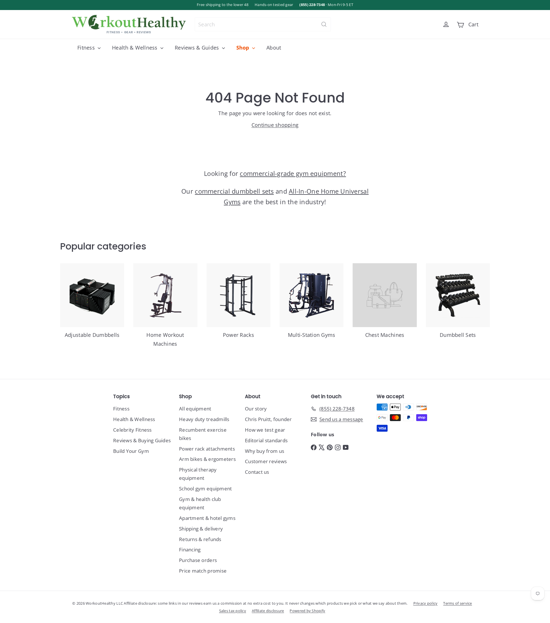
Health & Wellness (135, 47)
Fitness (86, 47)
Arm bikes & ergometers (207, 459)
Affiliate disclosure (268, 610)
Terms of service (457, 603)
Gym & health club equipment (200, 503)
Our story (256, 408)
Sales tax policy (232, 610)
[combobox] (263, 24)
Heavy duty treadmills (204, 419)
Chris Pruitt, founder (268, 419)
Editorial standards (266, 440)
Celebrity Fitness (132, 430)
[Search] (324, 24)
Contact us (257, 472)
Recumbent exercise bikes (203, 434)
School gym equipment (205, 488)
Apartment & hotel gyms (207, 518)
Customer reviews (266, 461)
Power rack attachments (207, 448)
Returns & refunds (200, 539)
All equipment (195, 408)
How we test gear (265, 430)
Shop (243, 47)
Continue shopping (275, 124)
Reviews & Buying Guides (142, 440)
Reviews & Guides (198, 47)
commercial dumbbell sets (234, 191)
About (273, 47)
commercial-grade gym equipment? (293, 173)
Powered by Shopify (307, 610)
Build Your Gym (131, 451)
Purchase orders (198, 560)
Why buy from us (264, 451)
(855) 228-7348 (312, 4)
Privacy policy (425, 603)
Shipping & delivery (201, 528)
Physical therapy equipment (198, 473)
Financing (190, 549)
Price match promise (203, 570)
